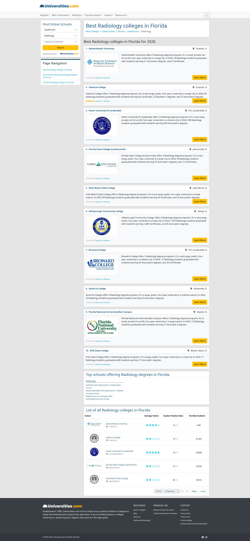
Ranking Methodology (141, 520)
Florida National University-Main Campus (110, 311)
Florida (121, 31)
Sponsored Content (50, 54)
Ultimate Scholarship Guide (163, 510)
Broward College (97, 249)
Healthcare (133, 31)
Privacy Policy (185, 513)
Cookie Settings (186, 520)
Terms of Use (185, 517)
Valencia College (97, 87)
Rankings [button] (76, 15)
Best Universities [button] (60, 15)
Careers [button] (108, 15)
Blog (135, 513)
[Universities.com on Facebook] (203, 537)
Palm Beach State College (102, 187)
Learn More (199, 77)
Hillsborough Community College (106, 211)
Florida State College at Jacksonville (107, 149)
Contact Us (184, 510)
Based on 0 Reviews (102, 78)
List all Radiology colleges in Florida (58, 82)
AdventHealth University (101, 48)
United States (108, 31)
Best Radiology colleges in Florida (57, 70)
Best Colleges (92, 31)
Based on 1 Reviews (102, 101)
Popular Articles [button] (93, 15)
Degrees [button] (44, 15)
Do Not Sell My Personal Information (193, 524)
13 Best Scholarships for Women (165, 513)
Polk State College (99, 350)
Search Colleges (139, 510)
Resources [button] (120, 15)
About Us (136, 517)
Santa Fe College (97, 288)
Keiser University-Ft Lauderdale (105, 110)
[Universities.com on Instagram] (206, 537)
